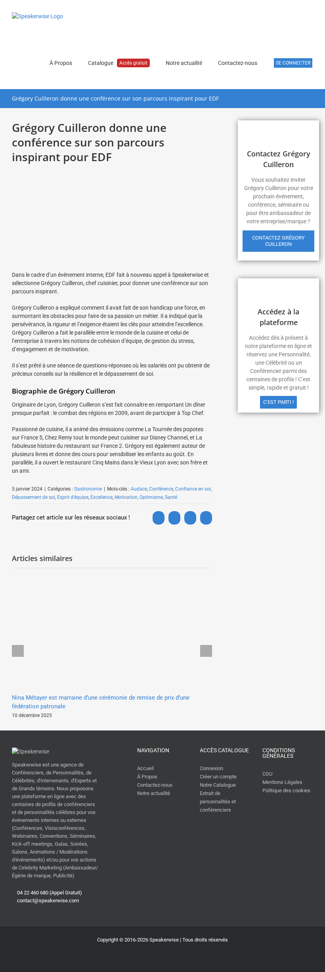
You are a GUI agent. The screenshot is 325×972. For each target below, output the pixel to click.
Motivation (126, 497)
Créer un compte (218, 777)
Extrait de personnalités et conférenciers (218, 801)
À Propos (147, 777)
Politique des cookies (286, 790)
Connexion (211, 768)
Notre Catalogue (218, 785)
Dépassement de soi (33, 497)
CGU (267, 774)
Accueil (145, 768)
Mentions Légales (282, 782)
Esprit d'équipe (72, 497)
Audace (139, 489)
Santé (171, 497)
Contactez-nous (154, 785)
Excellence (101, 497)
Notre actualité (153, 793)
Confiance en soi (193, 489)
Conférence (161, 489)
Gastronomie (88, 489)
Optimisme (151, 497)
